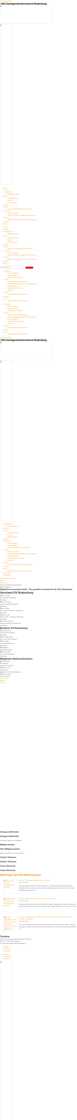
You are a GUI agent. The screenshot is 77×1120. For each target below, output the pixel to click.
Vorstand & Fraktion (13, 194)
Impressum (7, 575)
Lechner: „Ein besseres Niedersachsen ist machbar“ (34, 880)
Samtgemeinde (8, 192)
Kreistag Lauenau (13, 286)
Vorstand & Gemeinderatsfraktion (18, 281)
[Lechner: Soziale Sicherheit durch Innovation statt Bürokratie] (11, 911)
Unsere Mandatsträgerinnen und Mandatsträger (22, 219)
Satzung (10, 200)
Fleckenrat (11, 290)
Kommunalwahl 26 (13, 213)
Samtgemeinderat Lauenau (16, 288)
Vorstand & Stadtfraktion (15, 277)
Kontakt (6, 204)
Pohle (5, 224)
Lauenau (6, 217)
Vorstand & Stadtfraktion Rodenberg (18, 547)
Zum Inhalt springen (6, 1)
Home (2, 580)
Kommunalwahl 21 (13, 275)
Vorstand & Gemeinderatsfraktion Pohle (19, 571)
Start (5, 187)
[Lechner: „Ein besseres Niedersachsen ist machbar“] (11, 893)
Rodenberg (7, 211)
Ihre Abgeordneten (13, 198)
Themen (6, 189)
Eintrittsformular (12, 202)
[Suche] (29, 268)
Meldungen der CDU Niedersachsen (20, 874)
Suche (2, 267)
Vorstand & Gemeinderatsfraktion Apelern (20, 209)
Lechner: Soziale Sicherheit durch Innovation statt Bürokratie (37, 898)
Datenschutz (7, 573)
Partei (5, 196)
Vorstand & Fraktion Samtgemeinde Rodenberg (22, 215)
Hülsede (6, 221)
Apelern (6, 207)
